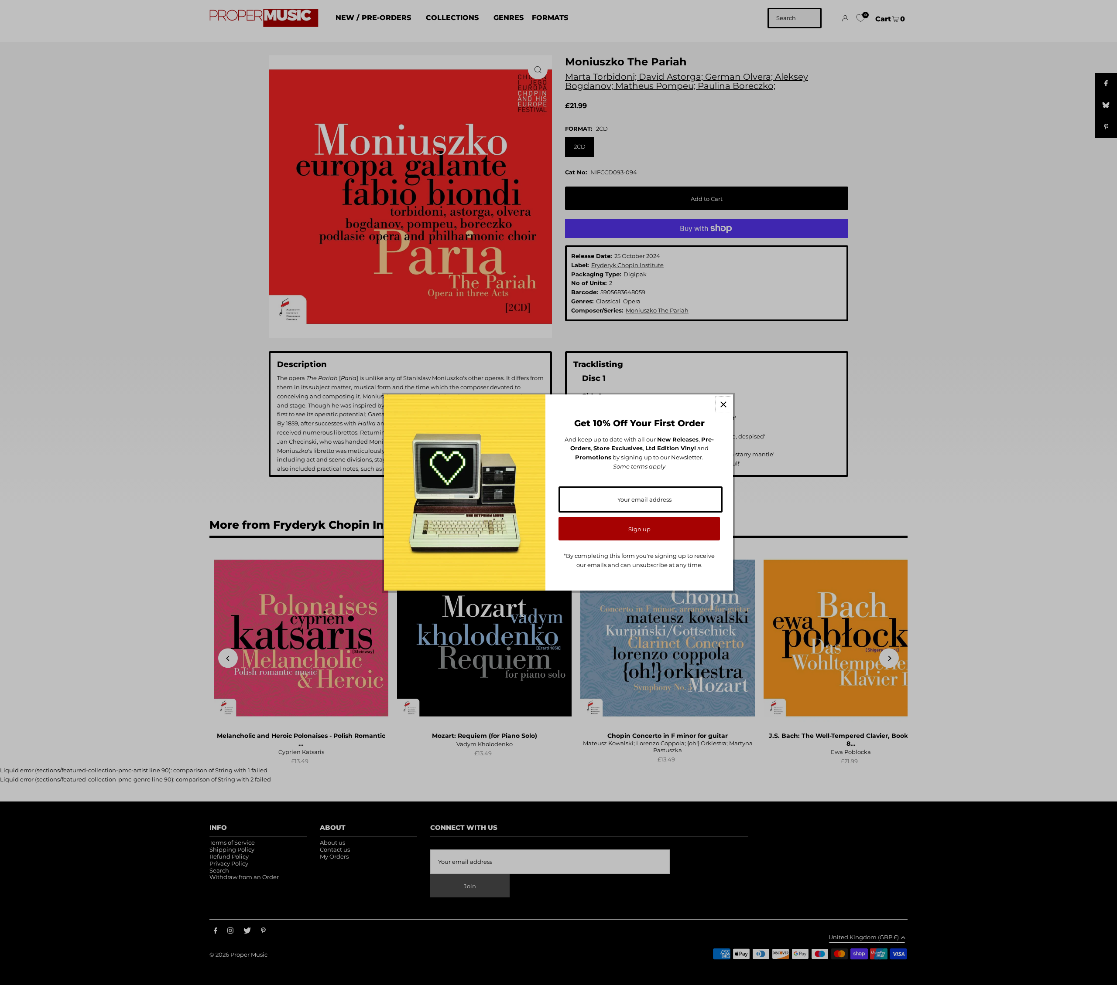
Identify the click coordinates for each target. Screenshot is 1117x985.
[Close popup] (723, 404)
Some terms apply (639, 466)
